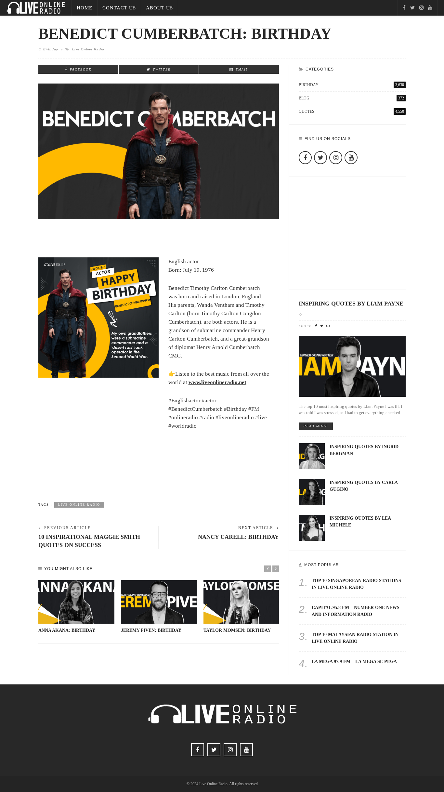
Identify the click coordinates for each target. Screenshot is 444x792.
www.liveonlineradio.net (217, 382)
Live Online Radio (88, 49)
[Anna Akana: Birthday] (76, 602)
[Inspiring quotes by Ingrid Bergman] (312, 456)
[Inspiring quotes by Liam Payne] (352, 366)
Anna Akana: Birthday (66, 630)
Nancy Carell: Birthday (238, 537)
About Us (159, 7)
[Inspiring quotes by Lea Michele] (312, 527)
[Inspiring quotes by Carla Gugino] (312, 491)
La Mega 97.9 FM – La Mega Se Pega (354, 661)
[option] (76, 607)
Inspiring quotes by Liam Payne (351, 303)
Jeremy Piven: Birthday (151, 630)
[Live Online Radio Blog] (36, 7)
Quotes (351, 111)
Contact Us (119, 7)
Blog (351, 98)
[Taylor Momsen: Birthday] (241, 602)
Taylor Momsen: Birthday (237, 630)
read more (316, 426)
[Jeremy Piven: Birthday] (159, 602)
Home (84, 7)
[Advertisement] (158, 474)
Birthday (50, 49)
